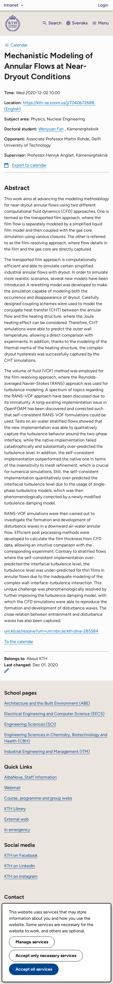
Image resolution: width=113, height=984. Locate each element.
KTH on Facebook (21, 855)
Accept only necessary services (46, 955)
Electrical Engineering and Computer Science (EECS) (54, 713)
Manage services (32, 941)
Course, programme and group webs (38, 798)
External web (16, 819)
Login (103, 5)
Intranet (11, 5)
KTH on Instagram (21, 876)
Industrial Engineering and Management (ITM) (47, 751)
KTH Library (15, 808)
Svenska (80, 22)
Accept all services (34, 969)
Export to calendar (29, 165)
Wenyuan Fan (51, 128)
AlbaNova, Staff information (30, 777)
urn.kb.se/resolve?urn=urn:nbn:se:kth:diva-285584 (51, 631)
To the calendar (18, 641)
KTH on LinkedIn (19, 865)
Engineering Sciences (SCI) (30, 724)
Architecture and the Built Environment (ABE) (47, 703)
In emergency (17, 829)
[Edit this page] (6, 670)
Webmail (12, 787)
